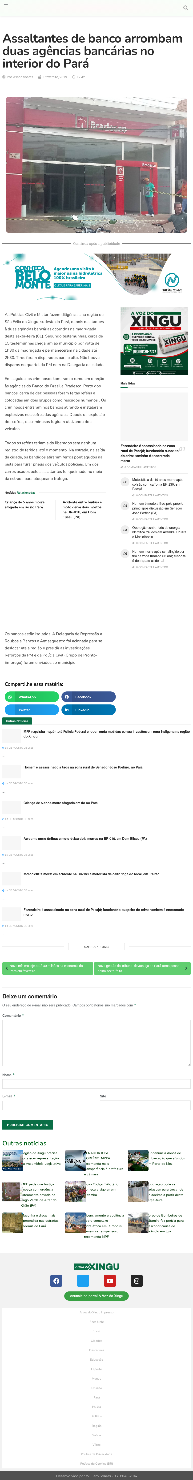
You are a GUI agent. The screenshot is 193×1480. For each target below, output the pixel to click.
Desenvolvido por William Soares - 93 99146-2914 (96, 1476)
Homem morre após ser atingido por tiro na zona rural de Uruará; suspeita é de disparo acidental (158, 556)
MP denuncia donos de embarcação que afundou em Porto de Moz (166, 1158)
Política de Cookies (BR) (96, 1464)
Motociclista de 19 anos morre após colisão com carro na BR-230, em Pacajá (157, 484)
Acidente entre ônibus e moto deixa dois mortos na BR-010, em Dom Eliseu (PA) (82, 509)
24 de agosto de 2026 (18, 926)
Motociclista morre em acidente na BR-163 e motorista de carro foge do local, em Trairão (92, 874)
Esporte (96, 1369)
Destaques (96, 1350)
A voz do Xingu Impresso (96, 1312)
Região (96, 1426)
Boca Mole (96, 1322)
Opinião (96, 1388)
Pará (96, 1397)
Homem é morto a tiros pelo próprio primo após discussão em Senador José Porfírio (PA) (157, 508)
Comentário (13, 1015)
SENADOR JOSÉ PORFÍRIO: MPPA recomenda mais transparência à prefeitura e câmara (103, 1164)
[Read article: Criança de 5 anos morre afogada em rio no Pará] (11, 807)
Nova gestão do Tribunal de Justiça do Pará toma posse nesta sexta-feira (138, 968)
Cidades (96, 1341)
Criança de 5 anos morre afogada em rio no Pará (24, 504)
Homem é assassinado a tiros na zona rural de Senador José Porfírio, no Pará (83, 767)
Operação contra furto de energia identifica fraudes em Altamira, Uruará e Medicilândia (159, 532)
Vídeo (96, 1445)
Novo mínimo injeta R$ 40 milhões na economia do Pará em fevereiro (46, 968)
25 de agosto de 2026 (18, 747)
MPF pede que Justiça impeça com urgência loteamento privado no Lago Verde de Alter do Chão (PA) (38, 1195)
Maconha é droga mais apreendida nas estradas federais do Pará (40, 1220)
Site (103, 1096)
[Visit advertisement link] (55, 575)
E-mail (9, 1096)
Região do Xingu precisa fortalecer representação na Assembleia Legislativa (41, 1158)
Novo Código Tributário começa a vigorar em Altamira (101, 1189)
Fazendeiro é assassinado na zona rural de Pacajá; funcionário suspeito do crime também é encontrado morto (149, 453)
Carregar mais (96, 947)
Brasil (96, 1331)
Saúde (96, 1435)
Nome (8, 1074)
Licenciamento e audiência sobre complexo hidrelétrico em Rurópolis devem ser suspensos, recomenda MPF (104, 1226)
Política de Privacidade (96, 1454)
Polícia (96, 1407)
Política (97, 1416)
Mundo (96, 1378)
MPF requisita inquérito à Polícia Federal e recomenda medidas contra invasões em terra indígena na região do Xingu (107, 733)
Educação (96, 1360)
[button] (5, 5)
